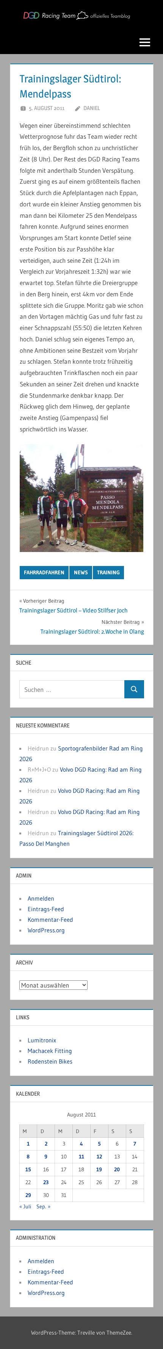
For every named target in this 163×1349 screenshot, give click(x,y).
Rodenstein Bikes (50, 1061)
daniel (91, 108)
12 (99, 1156)
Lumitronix (42, 1040)
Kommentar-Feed (50, 919)
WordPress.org (46, 930)
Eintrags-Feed (46, 909)
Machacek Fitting (50, 1050)
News (81, 572)
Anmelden (41, 898)
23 (46, 1182)
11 (81, 1156)
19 (99, 1169)
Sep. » (43, 1206)
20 (117, 1169)
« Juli (25, 1206)
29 (28, 1195)
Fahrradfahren (44, 572)
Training (108, 572)
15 (28, 1169)
